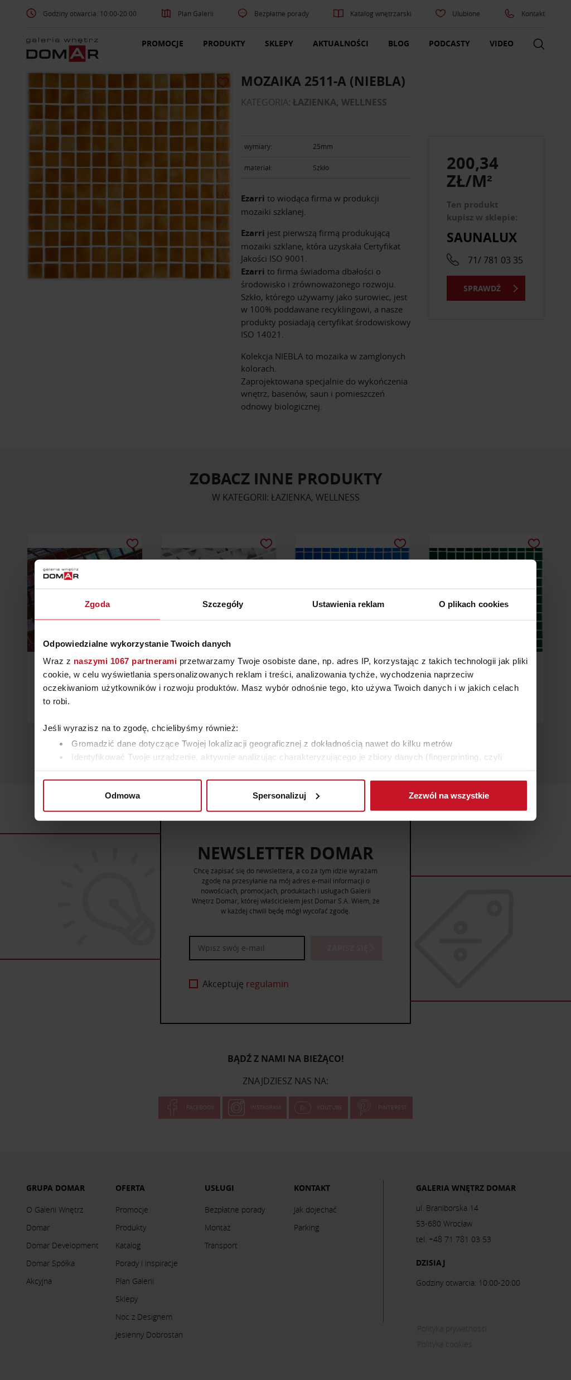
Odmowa (122, 795)
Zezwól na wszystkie (449, 795)
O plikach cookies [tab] (474, 604)
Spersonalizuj (279, 795)
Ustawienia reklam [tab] (348, 604)
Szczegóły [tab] (222, 604)
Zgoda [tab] (97, 604)
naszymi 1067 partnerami (125, 661)
